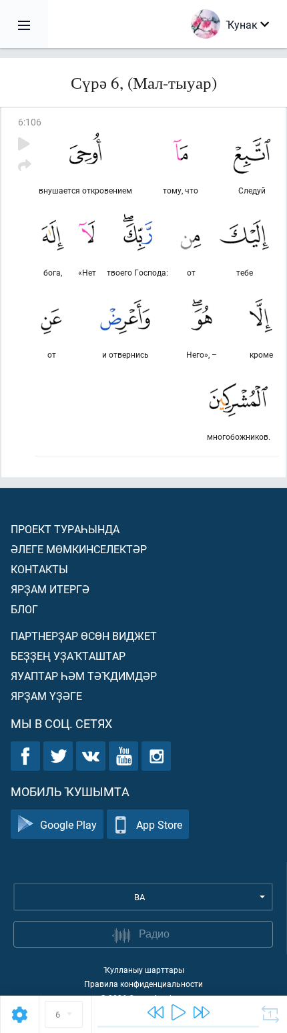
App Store (159, 824)
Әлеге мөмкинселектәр (79, 549)
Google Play (68, 824)
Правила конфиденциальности (143, 983)
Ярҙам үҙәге (46, 696)
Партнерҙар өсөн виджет (84, 636)
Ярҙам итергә (50, 589)
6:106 (29, 121)
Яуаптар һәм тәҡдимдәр (84, 676)
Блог (24, 609)
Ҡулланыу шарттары (143, 969)
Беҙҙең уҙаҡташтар (68, 656)
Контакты (39, 569)
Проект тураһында (65, 529)
